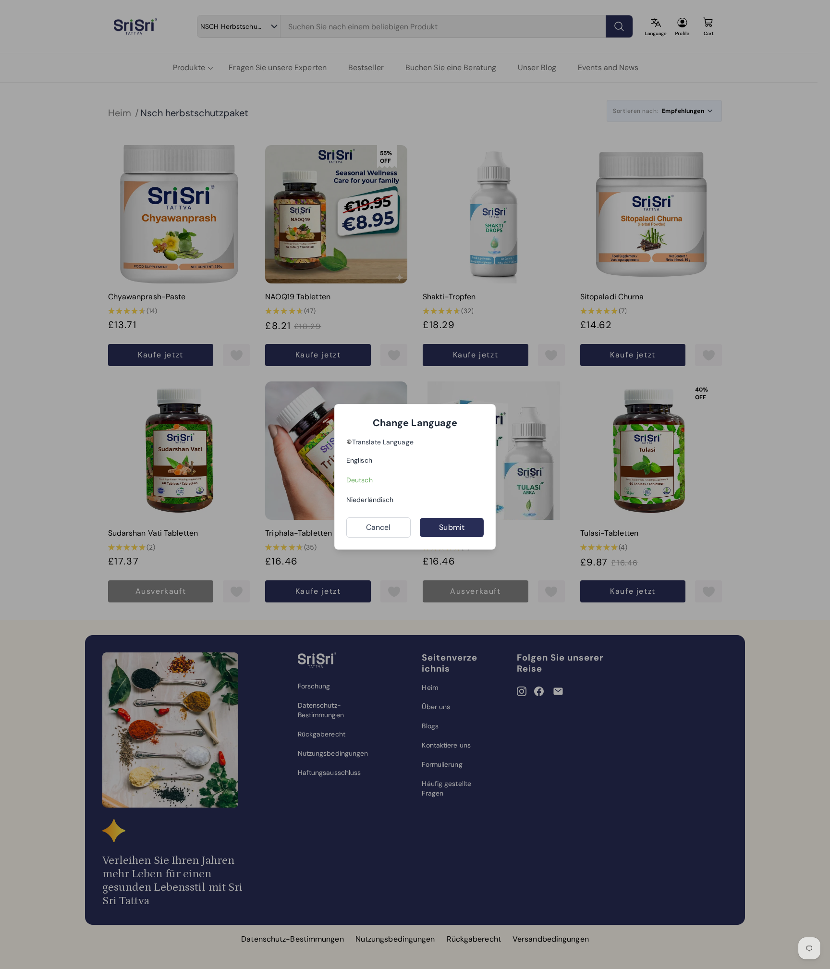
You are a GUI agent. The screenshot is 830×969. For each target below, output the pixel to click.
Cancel (378, 527)
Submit (451, 527)
